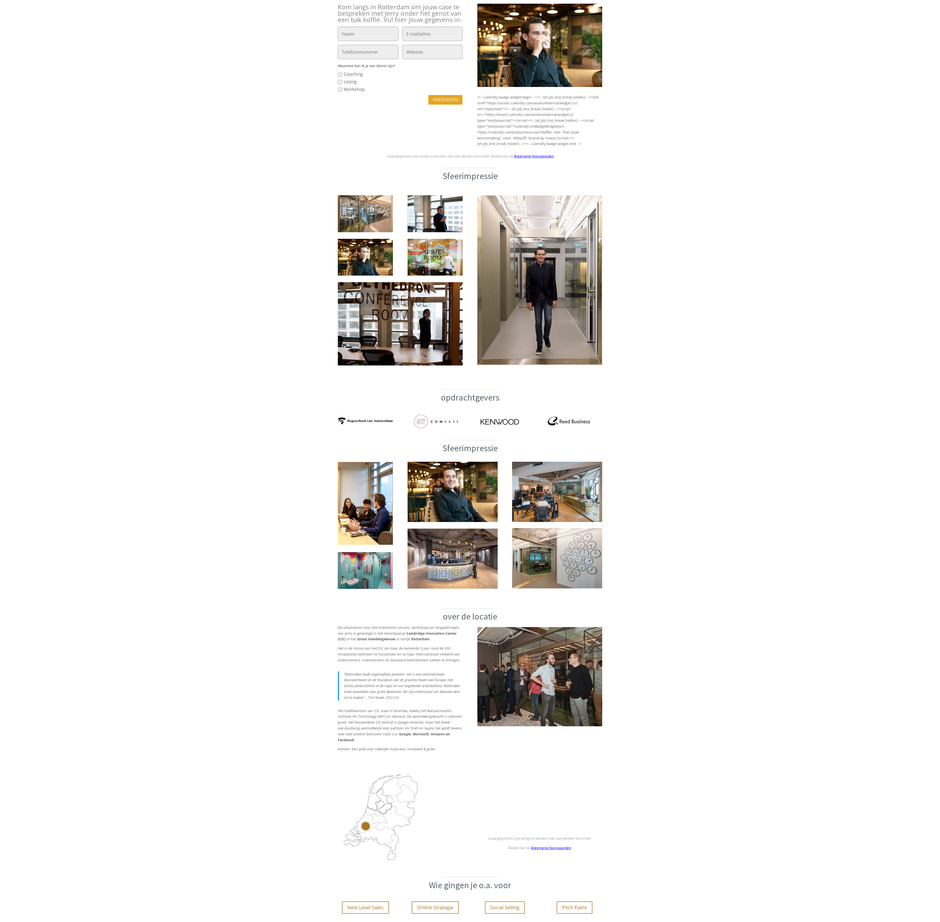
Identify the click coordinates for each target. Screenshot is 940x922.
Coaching (353, 74)
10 (558, 713)
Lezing (350, 82)
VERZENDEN (445, 99)
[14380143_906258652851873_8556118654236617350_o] (539, 630)
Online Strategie (435, 907)
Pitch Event (574, 907)
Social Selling (504, 907)
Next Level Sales (365, 907)
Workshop (354, 89)
